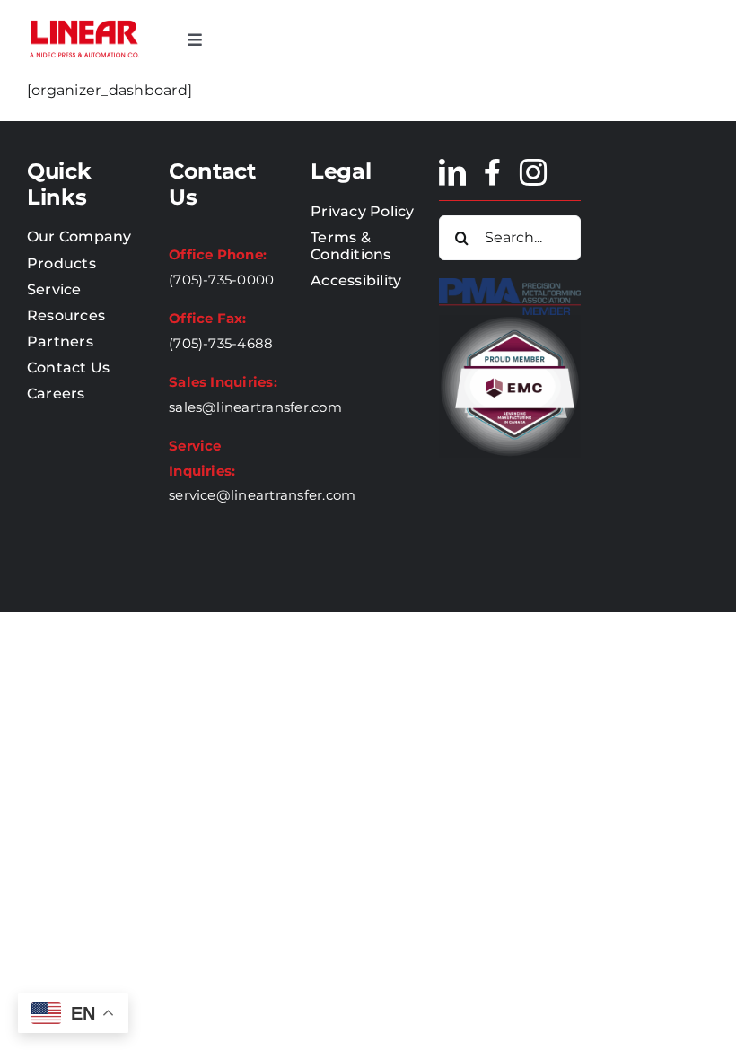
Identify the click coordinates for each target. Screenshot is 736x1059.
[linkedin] (452, 172)
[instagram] (533, 172)
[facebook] (492, 172)
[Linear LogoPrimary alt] (84, 24)
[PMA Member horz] (510, 284)
